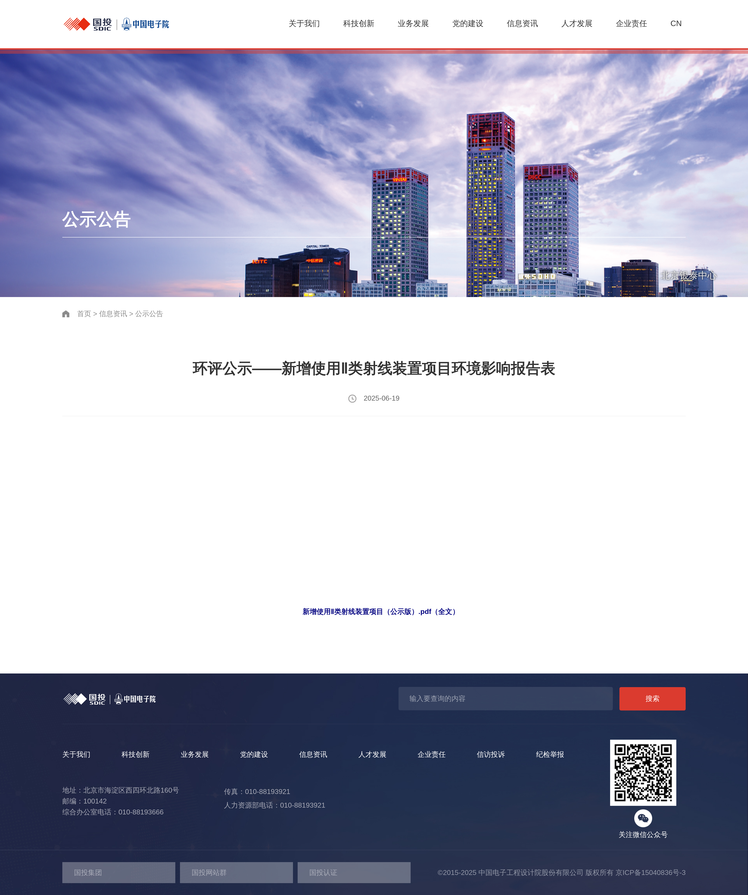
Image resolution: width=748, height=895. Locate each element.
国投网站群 (209, 873)
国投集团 (88, 873)
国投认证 (323, 873)
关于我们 (304, 23)
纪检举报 (550, 754)
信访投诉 (491, 754)
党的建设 (467, 23)
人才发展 (577, 23)
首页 (84, 314)
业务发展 (413, 23)
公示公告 (149, 314)
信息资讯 (522, 23)
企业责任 (631, 23)
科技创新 (358, 23)
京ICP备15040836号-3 (651, 873)
